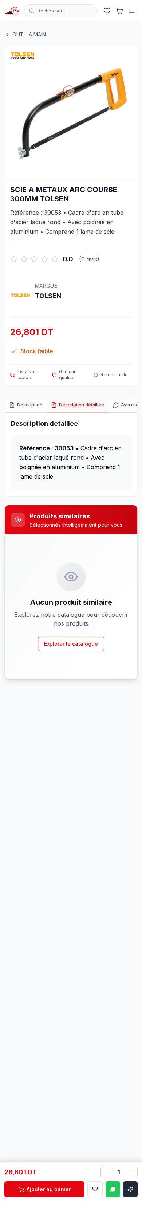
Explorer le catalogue (71, 644)
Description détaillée (81, 405)
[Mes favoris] (107, 11)
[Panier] (119, 11)
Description (29, 405)
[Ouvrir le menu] (132, 11)
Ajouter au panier (49, 1189)
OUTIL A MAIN (29, 34)
